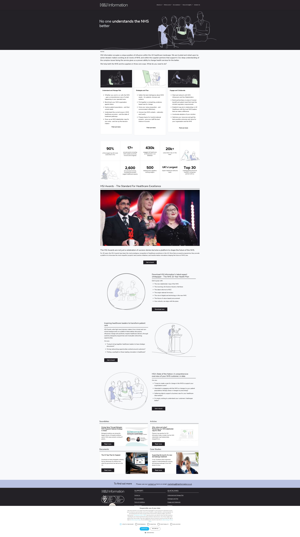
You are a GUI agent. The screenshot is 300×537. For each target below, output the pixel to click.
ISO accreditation (139, 499)
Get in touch (150, 262)
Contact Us (197, 5)
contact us (152, 484)
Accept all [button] (144, 528)
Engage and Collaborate (174, 502)
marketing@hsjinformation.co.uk (180, 484)
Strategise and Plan (173, 499)
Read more (109, 444)
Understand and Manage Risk (176, 495)
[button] (150, 533)
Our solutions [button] (176, 5)
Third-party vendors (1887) (140, 515)
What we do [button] (167, 5)
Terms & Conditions (139, 502)
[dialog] (150, 521)
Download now (159, 309)
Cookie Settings (165, 519)
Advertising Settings (135, 519)
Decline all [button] (155, 528)
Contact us (137, 495)
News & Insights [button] (187, 5)
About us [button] (159, 5)
